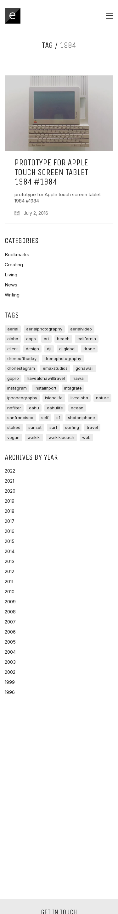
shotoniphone (81, 417)
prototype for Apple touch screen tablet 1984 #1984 (51, 172)
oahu (34, 407)
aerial (12, 328)
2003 (10, 662)
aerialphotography (44, 328)
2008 (10, 612)
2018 (9, 511)
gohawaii (84, 368)
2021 (9, 481)
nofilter (14, 407)
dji (49, 348)
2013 (9, 561)
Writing (12, 295)
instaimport (45, 388)
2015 (9, 541)
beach (63, 338)
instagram (17, 388)
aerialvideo (81, 328)
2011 (9, 581)
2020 (10, 491)
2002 (10, 672)
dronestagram (21, 368)
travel (92, 427)
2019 (9, 501)
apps (31, 338)
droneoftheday (22, 358)
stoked (13, 427)
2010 (9, 592)
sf (58, 417)
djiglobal (67, 348)
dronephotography (62, 358)
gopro (13, 378)
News (11, 285)
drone (89, 348)
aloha (12, 338)
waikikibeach (61, 437)
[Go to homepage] (12, 16)
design (32, 348)
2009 (10, 602)
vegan (13, 437)
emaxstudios (55, 368)
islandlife (54, 397)
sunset (35, 427)
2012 (9, 571)
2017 (9, 521)
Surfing (72, 427)
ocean (77, 407)
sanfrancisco (20, 417)
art (46, 338)
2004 (10, 652)
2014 (9, 551)
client (12, 348)
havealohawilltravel (46, 378)
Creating (14, 265)
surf (53, 427)
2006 (10, 632)
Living (11, 275)
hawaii (79, 378)
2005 (10, 642)
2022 (10, 471)
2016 (9, 531)
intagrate (73, 388)
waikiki (34, 437)
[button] (109, 15)
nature (102, 397)
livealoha (79, 397)
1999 (10, 682)
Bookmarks (17, 255)
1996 (10, 692)
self (44, 417)
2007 (10, 622)
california (86, 338)
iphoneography (22, 397)
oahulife (55, 407)
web (86, 437)
